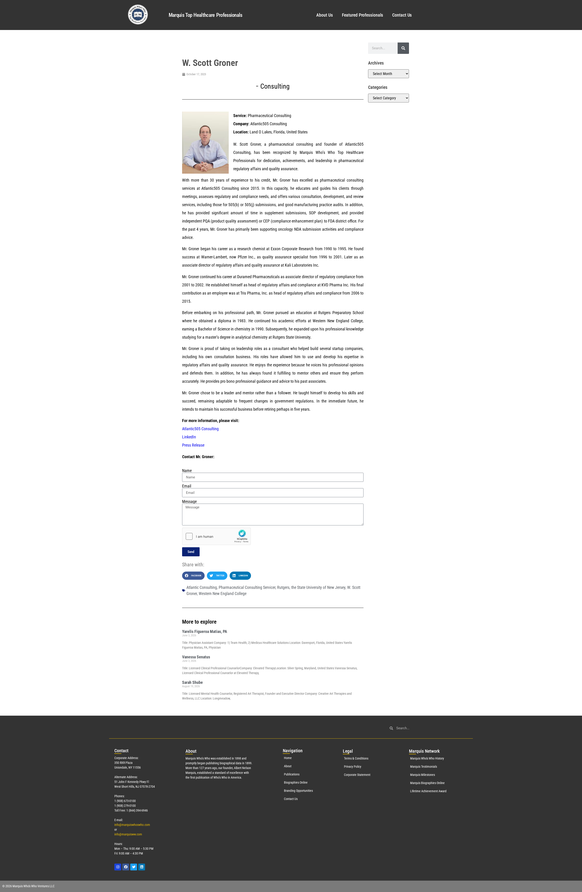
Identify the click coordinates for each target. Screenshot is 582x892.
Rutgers (283, 587)
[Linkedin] (141, 867)
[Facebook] (125, 867)
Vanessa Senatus (196, 657)
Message (189, 502)
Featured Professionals (362, 15)
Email (186, 486)
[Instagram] (117, 867)
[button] (193, 576)
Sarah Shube (192, 682)
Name (187, 471)
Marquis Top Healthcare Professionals (205, 15)
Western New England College (222, 593)
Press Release (193, 445)
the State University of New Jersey (318, 587)
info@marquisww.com (128, 834)
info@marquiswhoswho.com (132, 825)
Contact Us (402, 15)
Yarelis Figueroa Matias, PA (204, 631)
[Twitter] (133, 867)
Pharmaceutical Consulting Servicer (247, 587)
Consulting (275, 86)
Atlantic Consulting (201, 587)
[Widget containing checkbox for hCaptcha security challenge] (216, 536)
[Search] (403, 48)
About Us (324, 15)
